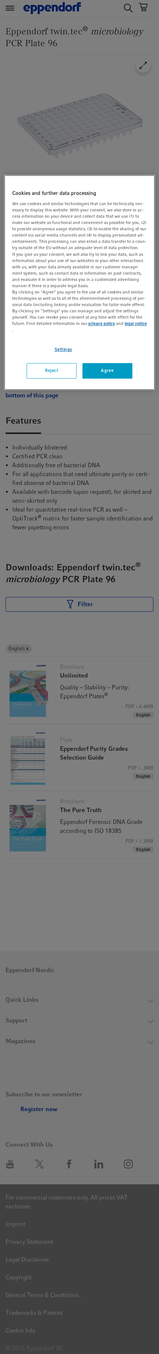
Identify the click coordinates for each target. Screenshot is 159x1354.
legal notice (136, 323)
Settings (63, 349)
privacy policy (101, 323)
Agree (107, 370)
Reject (51, 370)
